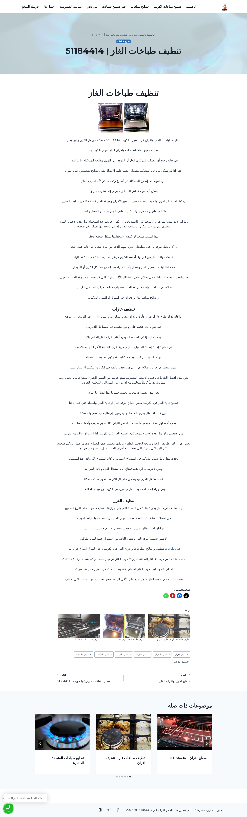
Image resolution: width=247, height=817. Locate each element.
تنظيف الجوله (123, 654)
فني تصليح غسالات (114, 7)
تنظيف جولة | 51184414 (87, 639)
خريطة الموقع (30, 7)
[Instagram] (100, 810)
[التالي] (40, 744)
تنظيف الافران (162, 654)
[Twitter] (109, 810)
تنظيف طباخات (83, 654)
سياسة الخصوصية (70, 7)
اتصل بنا (49, 7)
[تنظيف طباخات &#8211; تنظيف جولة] (124, 626)
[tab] (130, 776)
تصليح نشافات (140, 7)
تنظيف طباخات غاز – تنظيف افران (173, 639)
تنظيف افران (181, 654)
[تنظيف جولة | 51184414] (79, 626)
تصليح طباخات (123, 41)
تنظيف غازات (181, 661)
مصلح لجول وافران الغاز (175, 678)
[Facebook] (117, 810)
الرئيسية (191, 7)
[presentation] (184, 732)
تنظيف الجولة (143, 654)
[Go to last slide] (206, 744)
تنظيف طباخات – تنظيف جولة (130, 639)
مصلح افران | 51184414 (188, 758)
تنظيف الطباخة (104, 654)
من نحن (92, 7)
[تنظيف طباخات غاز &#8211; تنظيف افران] (169, 626)
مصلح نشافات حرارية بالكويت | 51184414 (84, 678)
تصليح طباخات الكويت (167, 7)
